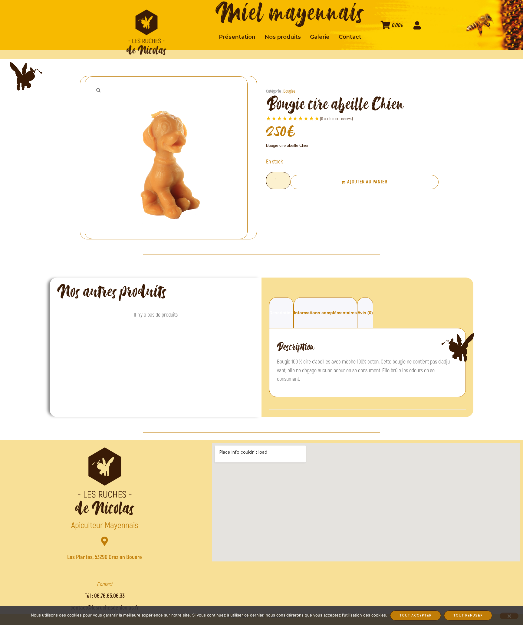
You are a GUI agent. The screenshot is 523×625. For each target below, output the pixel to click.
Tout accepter (416, 615)
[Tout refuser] (509, 616)
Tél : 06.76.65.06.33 (105, 596)
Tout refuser (468, 615)
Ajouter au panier (367, 182)
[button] (98, 89)
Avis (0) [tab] (365, 312)
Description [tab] (281, 312)
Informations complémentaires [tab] (325, 312)
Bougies (289, 91)
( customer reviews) (336, 118)
